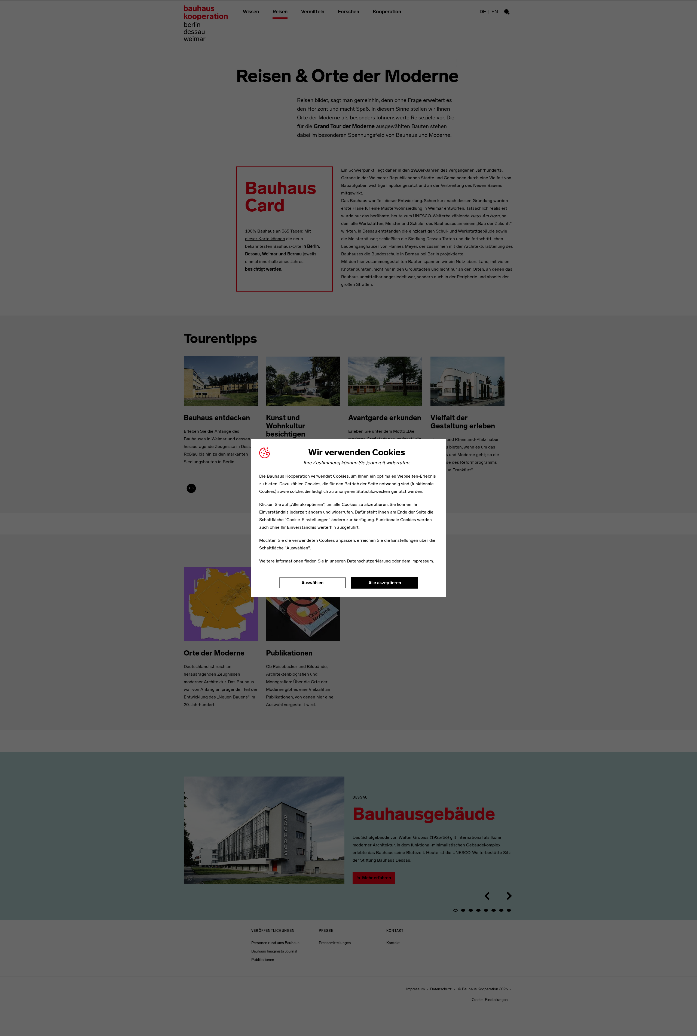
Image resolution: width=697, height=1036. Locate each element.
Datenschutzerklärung (369, 561)
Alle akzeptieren (384, 582)
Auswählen (312, 582)
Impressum (422, 561)
